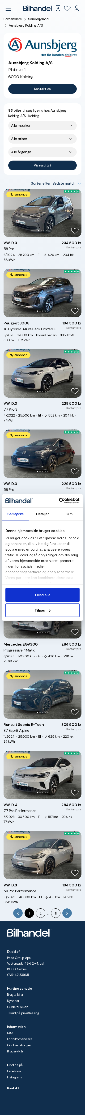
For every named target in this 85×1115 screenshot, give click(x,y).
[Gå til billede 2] (41, 230)
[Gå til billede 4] (46, 230)
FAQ (10, 1033)
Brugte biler (15, 994)
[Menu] (8, 8)
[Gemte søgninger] (58, 8)
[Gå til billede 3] (43, 230)
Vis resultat (42, 165)
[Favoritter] (67, 8)
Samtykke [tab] (15, 514)
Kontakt (13, 1088)
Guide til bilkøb (17, 1007)
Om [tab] (69, 514)
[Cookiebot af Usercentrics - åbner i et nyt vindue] (60, 501)
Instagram (14, 1077)
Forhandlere (13, 19)
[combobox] (42, 125)
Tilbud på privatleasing (23, 1013)
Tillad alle (42, 595)
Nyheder (13, 1001)
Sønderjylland (38, 19)
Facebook (14, 1071)
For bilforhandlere (19, 1039)
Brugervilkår (15, 1051)
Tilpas (40, 610)
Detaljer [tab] (42, 514)
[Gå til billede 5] (47, 311)
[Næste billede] (75, 213)
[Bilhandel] (38, 8)
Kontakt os (42, 89)
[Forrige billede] (9, 213)
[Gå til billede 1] (38, 230)
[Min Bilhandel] (76, 8)
